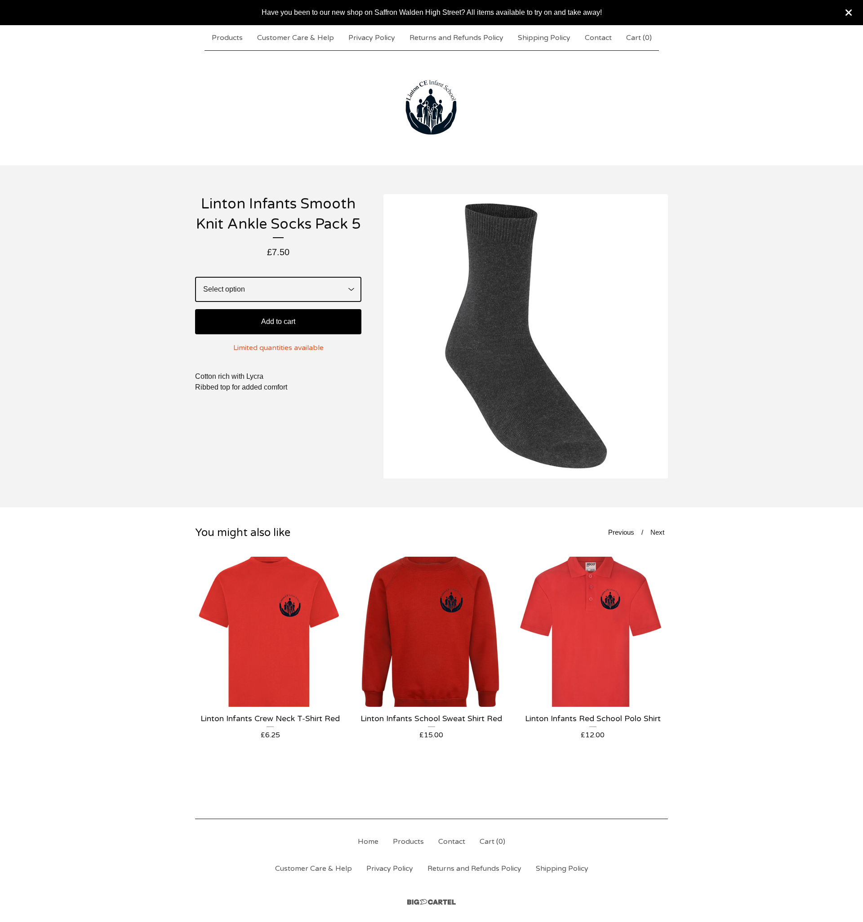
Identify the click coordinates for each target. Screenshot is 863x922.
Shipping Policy (544, 37)
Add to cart (278, 321)
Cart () (639, 37)
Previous (621, 532)
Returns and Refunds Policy (456, 37)
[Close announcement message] (848, 12)
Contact (598, 37)
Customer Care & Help (295, 37)
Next (657, 532)
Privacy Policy (371, 37)
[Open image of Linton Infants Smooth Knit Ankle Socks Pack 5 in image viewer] (525, 336)
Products (227, 37)
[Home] (431, 108)
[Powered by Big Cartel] (431, 902)
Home (368, 841)
